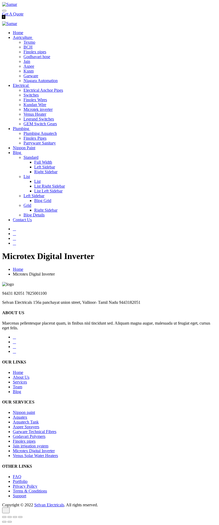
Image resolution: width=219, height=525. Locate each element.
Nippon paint (24, 412)
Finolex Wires (35, 100)
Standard (31, 157)
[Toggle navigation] (4, 10)
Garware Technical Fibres (34, 431)
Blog (17, 152)
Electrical (21, 85)
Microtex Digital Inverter (34, 451)
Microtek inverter (38, 109)
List (27, 176)
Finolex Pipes (35, 138)
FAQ (17, 476)
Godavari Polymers (29, 436)
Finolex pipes (35, 52)
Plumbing (21, 128)
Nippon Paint (24, 148)
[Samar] (9, 4)
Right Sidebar (45, 171)
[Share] (9, 517)
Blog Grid (42, 200)
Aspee (29, 66)
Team (17, 387)
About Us (21, 377)
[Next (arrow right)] (9, 522)
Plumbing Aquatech (40, 133)
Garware (31, 76)
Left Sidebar (44, 167)
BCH (28, 47)
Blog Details (34, 215)
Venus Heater (35, 114)
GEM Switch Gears (40, 124)
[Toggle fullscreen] (15, 517)
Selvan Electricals (49, 505)
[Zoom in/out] (20, 517)
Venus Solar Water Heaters (35, 455)
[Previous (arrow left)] (4, 522)
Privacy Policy (25, 486)
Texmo (29, 42)
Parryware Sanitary (40, 143)
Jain (27, 61)
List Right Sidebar (49, 186)
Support (19, 496)
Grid (27, 205)
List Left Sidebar (48, 191)
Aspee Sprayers (26, 427)
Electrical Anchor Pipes (43, 90)
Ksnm (29, 71)
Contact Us (22, 219)
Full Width (43, 162)
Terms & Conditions (30, 491)
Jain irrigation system (30, 446)
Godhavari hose (37, 56)
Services (20, 382)
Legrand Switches (39, 119)
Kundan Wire (35, 104)
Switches (31, 95)
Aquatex (20, 417)
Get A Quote (13, 14)
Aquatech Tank (26, 422)
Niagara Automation (41, 80)
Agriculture (23, 37)
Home (18, 32)
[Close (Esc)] (4, 517)
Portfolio (20, 481)
